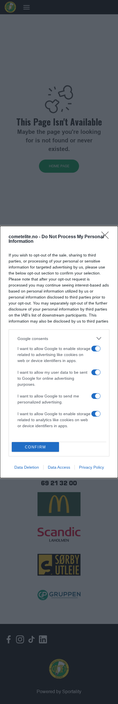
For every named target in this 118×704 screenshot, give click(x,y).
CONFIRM (35, 447)
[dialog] (59, 352)
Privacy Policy (91, 467)
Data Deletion (26, 467)
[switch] (96, 348)
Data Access (59, 467)
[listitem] (59, 338)
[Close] (106, 237)
